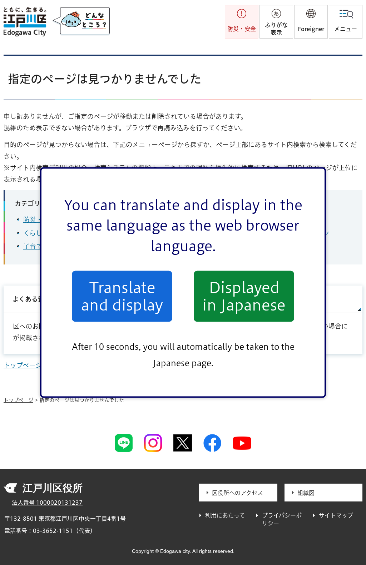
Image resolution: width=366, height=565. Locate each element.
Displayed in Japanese (244, 296)
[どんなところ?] (81, 21)
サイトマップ (336, 515)
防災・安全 (39, 219)
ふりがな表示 (276, 28)
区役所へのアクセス (237, 493)
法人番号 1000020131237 (47, 502)
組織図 (306, 493)
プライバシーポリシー (282, 519)
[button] (311, 22)
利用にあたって (225, 515)
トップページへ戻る (32, 365)
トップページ (18, 400)
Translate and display (122, 296)
